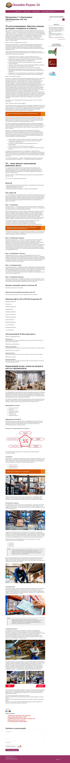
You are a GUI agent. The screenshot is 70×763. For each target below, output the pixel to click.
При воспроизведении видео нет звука (17, 717)
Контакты (58, 759)
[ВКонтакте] (6, 711)
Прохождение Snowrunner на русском (16, 720)
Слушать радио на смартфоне (48, 11)
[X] (9, 711)
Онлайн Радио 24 (26, 5)
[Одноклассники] (8, 711)
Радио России (18, 11)
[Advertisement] (56, 89)
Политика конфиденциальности (11, 758)
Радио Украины (27, 11)
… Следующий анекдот (61, 39)
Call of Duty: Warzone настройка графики (17, 721)
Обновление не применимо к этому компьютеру (19, 715)
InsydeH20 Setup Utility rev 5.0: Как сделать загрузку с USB (21, 718)
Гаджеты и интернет (8, 21)
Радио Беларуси (36, 11)
